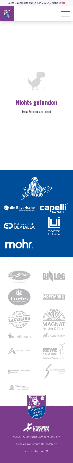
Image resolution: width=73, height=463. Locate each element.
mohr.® (43, 451)
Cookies (21, 444)
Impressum (33, 444)
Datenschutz (49, 444)
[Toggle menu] (65, 14)
